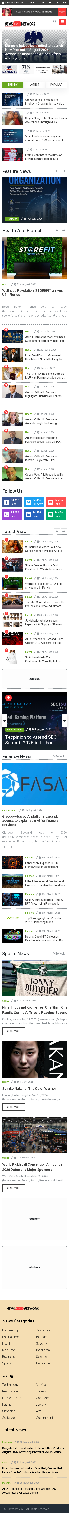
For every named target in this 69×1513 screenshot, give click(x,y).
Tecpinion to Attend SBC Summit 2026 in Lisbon (45, 604)
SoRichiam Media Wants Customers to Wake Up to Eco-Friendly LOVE (43, 549)
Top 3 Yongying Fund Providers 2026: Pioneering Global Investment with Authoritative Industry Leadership (43, 920)
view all (59, 757)
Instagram (43, 1337)
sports (5, 1462)
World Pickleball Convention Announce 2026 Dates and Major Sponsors (32, 1167)
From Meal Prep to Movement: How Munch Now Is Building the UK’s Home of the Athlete (43, 357)
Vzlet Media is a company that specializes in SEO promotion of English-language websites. (44, 139)
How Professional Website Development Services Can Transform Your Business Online (44, 567)
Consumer (43, 1398)
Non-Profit (9, 1350)
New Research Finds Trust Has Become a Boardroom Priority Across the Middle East (43, 641)
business (7, 1442)
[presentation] (57, 171)
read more (14, 1031)
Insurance (43, 1363)
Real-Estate (10, 1391)
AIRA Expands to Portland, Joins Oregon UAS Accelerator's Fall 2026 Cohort (29, 1491)
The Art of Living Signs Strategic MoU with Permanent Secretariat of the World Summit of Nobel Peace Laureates (44, 376)
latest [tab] (34, 85)
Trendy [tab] (13, 85)
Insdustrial (43, 1350)
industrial (7, 1483)
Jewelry (41, 1404)
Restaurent (43, 1330)
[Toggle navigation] (62, 22)
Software (8, 1417)
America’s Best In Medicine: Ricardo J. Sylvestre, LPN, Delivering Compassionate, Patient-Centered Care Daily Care (45, 458)
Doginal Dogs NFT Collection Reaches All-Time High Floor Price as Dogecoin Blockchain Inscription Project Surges (45, 939)
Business (12, 219)
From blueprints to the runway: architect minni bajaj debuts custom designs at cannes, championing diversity (43, 157)
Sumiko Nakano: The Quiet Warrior (29, 1088)
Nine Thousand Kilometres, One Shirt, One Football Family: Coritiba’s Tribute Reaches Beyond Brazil (32, 1470)
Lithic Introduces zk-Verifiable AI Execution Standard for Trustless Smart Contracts (45, 883)
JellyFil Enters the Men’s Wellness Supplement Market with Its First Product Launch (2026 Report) (45, 339)
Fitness (41, 1391)
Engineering (10, 1330)
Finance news (9, 810)
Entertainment (14, 724)
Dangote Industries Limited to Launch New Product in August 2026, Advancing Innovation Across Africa (43, 586)
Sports (5, 1001)
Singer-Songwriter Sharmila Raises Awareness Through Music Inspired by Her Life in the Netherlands (46, 120)
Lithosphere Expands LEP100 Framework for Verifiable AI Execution (42, 865)
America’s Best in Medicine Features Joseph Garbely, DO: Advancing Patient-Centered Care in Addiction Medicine (45, 440)
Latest (28, 541)
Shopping (8, 1411)
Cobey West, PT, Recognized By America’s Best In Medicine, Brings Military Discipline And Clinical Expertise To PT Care (45, 477)
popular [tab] (56, 85)
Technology (10, 1384)
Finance (29, 857)
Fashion (7, 1404)
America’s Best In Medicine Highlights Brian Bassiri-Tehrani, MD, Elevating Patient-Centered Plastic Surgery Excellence (44, 394)
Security (41, 1343)
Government (44, 1417)
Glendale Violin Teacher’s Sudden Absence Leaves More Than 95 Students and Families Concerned (45, 623)
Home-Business (13, 1398)
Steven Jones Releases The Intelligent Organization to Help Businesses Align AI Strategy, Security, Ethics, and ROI (43, 102)
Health (5, 284)
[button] (62, 42)
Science (41, 1356)
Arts (39, 1411)
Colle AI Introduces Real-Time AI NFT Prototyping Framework (44, 902)
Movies (41, 1384)
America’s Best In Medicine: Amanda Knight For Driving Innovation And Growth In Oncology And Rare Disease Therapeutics (41, 421)
